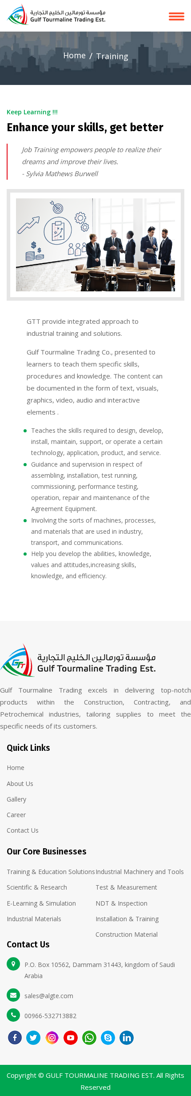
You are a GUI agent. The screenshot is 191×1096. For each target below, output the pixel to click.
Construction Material (127, 934)
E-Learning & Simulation (41, 903)
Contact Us (23, 830)
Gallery (16, 799)
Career (16, 814)
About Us (20, 783)
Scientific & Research (37, 887)
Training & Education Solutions (51, 871)
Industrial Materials (34, 919)
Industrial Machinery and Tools (140, 871)
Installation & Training (127, 919)
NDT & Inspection (121, 903)
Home (74, 55)
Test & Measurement (126, 887)
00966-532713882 (50, 1015)
